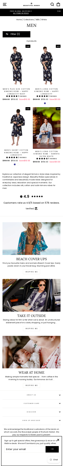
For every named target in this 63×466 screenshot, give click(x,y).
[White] (48, 103)
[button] (12, 96)
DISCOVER (31, 412)
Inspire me (31, 272)
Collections (29, 19)
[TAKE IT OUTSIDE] (31, 295)
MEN (38, 19)
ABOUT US (31, 395)
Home (19, 19)
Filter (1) (15, 34)
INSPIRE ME (31, 385)
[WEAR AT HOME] (31, 352)
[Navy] (45, 103)
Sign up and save (31, 420)
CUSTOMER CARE (31, 403)
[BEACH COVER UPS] (31, 238)
